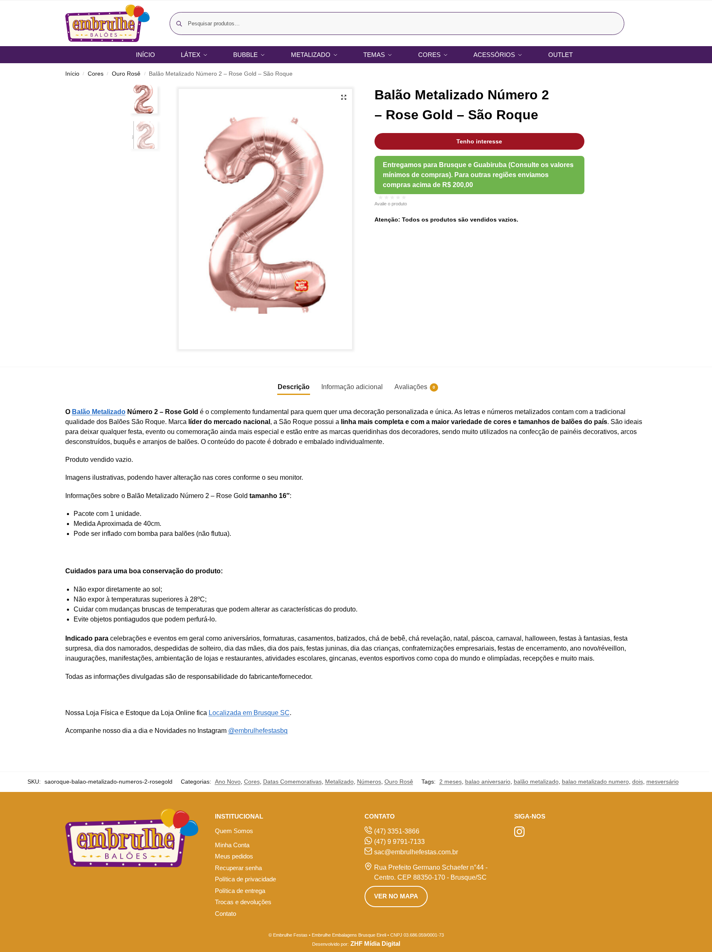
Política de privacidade (245, 879)
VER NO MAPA (396, 896)
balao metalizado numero (595, 781)
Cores (95, 74)
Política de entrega (240, 890)
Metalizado (339, 781)
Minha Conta (232, 844)
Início (72, 74)
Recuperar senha (238, 867)
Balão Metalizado (99, 411)
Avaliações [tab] (414, 386)
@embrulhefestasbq (258, 730)
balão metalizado (536, 781)
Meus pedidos (234, 856)
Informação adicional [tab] (352, 386)
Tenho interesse (479, 141)
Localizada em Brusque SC (249, 712)
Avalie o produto (390, 203)
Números (369, 781)
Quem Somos (234, 830)
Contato (225, 913)
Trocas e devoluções (243, 901)
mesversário (662, 781)
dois (637, 781)
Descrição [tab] (294, 386)
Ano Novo (228, 781)
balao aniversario (487, 781)
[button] (343, 97)
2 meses (450, 781)
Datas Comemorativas (292, 781)
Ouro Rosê (126, 74)
